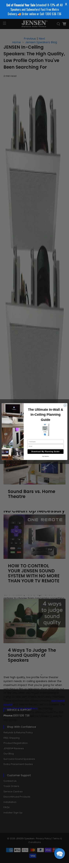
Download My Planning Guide (45, 451)
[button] (59, 853)
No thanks (45, 456)
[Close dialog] (65, 405)
